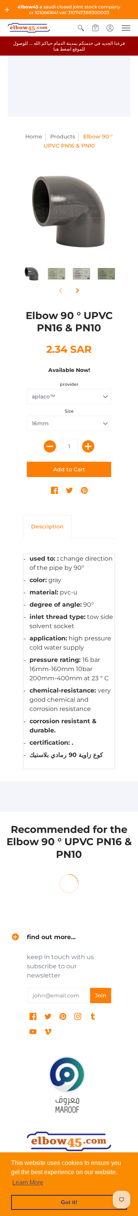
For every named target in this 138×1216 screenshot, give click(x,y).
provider (69, 384)
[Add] (88, 446)
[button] (7, 9)
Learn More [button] (27, 1182)
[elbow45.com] (29, 27)
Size (69, 411)
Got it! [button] (69, 1202)
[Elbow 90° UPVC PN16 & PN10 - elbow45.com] (69, 212)
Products (62, 136)
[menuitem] (81, 27)
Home (33, 136)
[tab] (47, 526)
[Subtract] (50, 446)
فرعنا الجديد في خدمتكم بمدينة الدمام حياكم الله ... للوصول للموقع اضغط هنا (69, 46)
